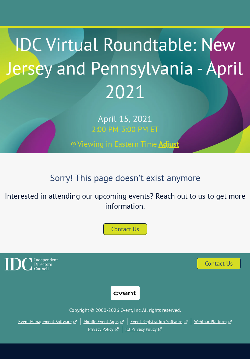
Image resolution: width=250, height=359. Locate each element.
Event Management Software (45, 321)
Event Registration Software (156, 321)
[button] (168, 144)
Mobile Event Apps (101, 321)
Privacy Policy (100, 329)
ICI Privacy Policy (141, 329)
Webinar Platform (210, 321)
